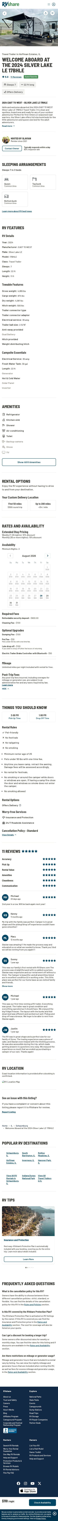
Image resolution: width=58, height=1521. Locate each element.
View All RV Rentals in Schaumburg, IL (12, 1179)
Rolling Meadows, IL (44, 1154)
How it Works (8, 1410)
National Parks (35, 1397)
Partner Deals (35, 1423)
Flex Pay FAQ (8, 1473)
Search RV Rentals (10, 1446)
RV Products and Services (40, 1455)
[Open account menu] (51, 4)
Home (5, 1125)
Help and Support (10, 1458)
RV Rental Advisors (11, 1470)
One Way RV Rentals (11, 1454)
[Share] (45, 13)
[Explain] (20, 805)
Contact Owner (12, 148)
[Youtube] (33, 1483)
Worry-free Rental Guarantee (10, 1450)
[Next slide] (54, 27)
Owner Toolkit (35, 1452)
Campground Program (12, 1420)
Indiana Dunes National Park (28, 1176)
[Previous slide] (4, 27)
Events (32, 1403)
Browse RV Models (11, 1466)
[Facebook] (19, 1483)
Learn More (28, 1259)
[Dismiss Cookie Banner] (55, 1513)
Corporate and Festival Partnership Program (12, 1424)
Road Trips (33, 1413)
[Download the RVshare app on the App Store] (28, 1493)
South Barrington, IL (28, 1154)
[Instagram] (26, 1483)
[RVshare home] (10, 4)
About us (7, 1397)
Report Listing (9, 1112)
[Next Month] (47, 555)
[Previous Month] (10, 555)
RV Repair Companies (38, 1420)
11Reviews (16, 77)
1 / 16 (49, 40)
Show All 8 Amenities (29, 462)
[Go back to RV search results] (4, 13)
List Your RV (34, 1446)
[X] (39, 1483)
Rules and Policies (32, 1304)
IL (12, 1125)
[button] (8, 126)
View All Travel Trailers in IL (44, 1178)
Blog (5, 1413)
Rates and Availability (40, 1345)
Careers (6, 1403)
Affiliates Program (10, 1416)
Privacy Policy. (41, 1518)
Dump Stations (35, 1410)
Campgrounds (35, 1407)
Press (5, 1407)
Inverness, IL (28, 1160)
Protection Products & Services (12, 1462)
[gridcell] (47, 568)
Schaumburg (22, 1125)
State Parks (34, 1400)
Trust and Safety (10, 1400)
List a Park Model (36, 1449)
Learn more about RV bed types (17, 211)
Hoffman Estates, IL (11, 1161)
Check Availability (45, 1502)
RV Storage (34, 1416)
